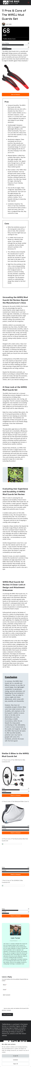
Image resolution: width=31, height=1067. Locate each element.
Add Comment (6, 995)
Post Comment (7, 1014)
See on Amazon (15, 94)
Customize (15, 1060)
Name (5, 985)
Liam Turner (15, 938)
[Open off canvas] (28, 2)
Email (5, 989)
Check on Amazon (15, 795)
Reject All (15, 1063)
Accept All (15, 1056)
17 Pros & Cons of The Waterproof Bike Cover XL (15, 801)
